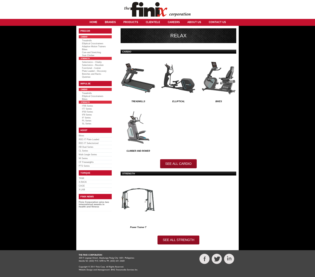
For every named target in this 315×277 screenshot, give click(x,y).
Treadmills (87, 40)
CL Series (83, 151)
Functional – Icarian (91, 68)
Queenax (86, 77)
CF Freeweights (86, 162)
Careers (174, 22)
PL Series (86, 120)
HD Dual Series (86, 147)
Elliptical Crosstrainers (92, 43)
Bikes (84, 49)
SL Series (86, 123)
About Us (194, 22)
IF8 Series (87, 114)
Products (130, 22)
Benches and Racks (91, 74)
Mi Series (83, 158)
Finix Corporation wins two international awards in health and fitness (94, 204)
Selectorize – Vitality (92, 62)
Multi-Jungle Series (88, 154)
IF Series (86, 117)
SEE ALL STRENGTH (178, 240)
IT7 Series (87, 109)
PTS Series (84, 166)
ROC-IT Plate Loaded (89, 139)
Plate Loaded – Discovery (94, 71)
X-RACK (83, 182)
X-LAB (82, 189)
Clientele (153, 22)
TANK (81, 178)
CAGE (82, 186)
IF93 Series (87, 112)
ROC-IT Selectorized (88, 143)
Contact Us (217, 22)
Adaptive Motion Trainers (94, 46)
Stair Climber (88, 55)
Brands (110, 22)
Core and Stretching (91, 52)
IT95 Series (87, 106)
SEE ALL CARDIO (178, 163)
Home (93, 22)
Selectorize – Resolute (93, 65)
